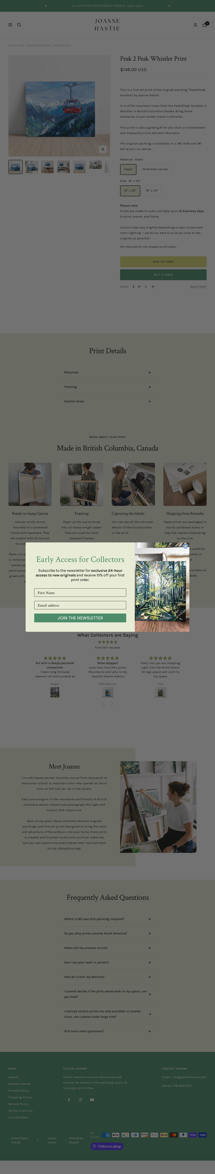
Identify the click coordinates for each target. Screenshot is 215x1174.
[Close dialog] (186, 546)
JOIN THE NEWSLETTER (80, 618)
